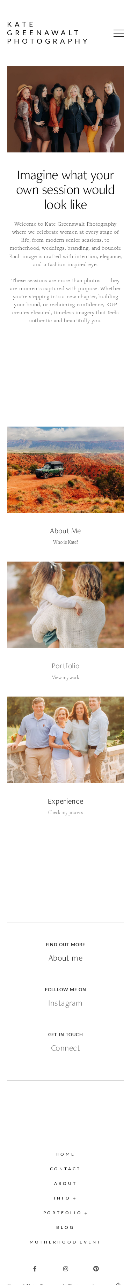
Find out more (66, 944)
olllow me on (67, 989)
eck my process (68, 812)
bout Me (67, 531)
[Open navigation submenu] (86, 1213)
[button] (119, 33)
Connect (65, 1047)
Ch (51, 812)
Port (59, 666)
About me (66, 957)
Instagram (65, 1002)
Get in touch (65, 1034)
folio (72, 666)
